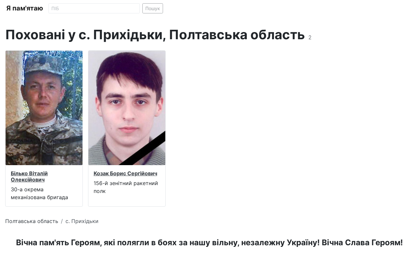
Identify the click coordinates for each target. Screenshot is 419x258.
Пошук (152, 8)
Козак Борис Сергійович (125, 173)
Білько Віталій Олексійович (29, 176)
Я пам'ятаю (24, 8)
